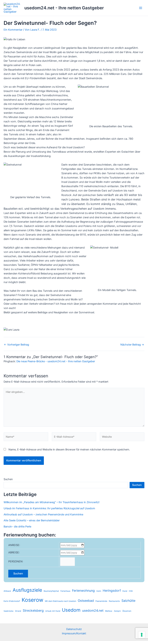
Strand (18, 611)
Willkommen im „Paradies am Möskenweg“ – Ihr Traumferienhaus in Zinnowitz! (52, 502)
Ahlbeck (7, 591)
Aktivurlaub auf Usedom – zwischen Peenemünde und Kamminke (43, 514)
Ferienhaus (65, 591)
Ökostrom (126, 611)
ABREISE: (14, 552)
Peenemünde (101, 601)
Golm (98, 591)
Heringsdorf (112, 590)
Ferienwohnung (83, 590)
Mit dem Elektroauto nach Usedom (60, 601)
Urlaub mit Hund (52, 611)
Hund (124, 591)
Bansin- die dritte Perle (17, 526)
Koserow (32, 600)
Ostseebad (86, 600)
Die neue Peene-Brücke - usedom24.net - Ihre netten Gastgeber (55, 361)
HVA (131, 591)
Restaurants (114, 601)
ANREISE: (14, 545)
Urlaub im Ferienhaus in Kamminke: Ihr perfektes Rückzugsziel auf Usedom (49, 508)
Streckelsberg (33, 610)
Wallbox (108, 611)
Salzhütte (128, 600)
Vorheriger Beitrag (16, 344)
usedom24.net (92, 610)
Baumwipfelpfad (51, 591)
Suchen (8, 479)
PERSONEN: (15, 561)
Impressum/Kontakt (74, 633)
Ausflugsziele (27, 590)
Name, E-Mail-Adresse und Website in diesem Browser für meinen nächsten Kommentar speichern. (69, 449)
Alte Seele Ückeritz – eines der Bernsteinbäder (32, 520)
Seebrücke (8, 611)
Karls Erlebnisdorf (12, 601)
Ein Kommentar (13, 29)
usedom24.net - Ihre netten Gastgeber (64, 7)
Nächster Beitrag (132, 344)
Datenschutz (74, 629)
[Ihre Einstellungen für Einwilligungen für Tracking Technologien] (141, 634)
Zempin (117, 611)
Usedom (71, 610)
